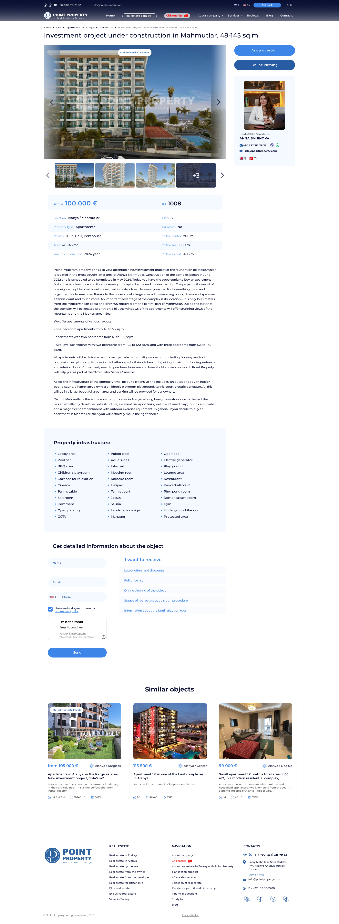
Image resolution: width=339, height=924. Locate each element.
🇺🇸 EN (246, 5)
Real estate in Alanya (123, 860)
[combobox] (54, 597)
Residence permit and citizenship (194, 888)
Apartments (74, 27)
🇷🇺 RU (237, 5)
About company (182, 855)
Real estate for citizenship (126, 882)
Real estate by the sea (123, 866)
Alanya (90, 27)
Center (202, 766)
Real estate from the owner (127, 871)
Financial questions (185, 893)
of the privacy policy (66, 611)
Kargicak (114, 766)
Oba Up (286, 766)
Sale (58, 27)
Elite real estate (119, 888)
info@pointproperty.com (107, 5)
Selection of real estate (187, 882)
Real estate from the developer (129, 877)
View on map (256, 874)
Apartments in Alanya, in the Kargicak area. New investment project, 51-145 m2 (83, 776)
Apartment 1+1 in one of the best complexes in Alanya (168, 776)
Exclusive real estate (122, 893)
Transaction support (185, 871)
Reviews (253, 15)
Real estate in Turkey (123, 855)
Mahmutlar (106, 27)
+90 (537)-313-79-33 (67, 5)
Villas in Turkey (119, 899)
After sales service (184, 877)
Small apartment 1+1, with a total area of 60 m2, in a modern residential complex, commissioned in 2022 (254, 776)
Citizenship (174, 15)
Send (77, 652)
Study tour (178, 899)
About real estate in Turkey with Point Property (202, 866)
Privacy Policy (190, 915)
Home (110, 15)
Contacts (286, 15)
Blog (269, 15)
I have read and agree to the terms (75, 610)
